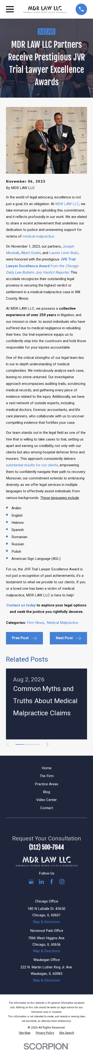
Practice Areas (46, 784)
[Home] (44, 9)
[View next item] (47, 744)
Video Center (46, 800)
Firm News (35, 623)
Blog (46, 792)
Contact (46, 808)
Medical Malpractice (62, 623)
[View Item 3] (35, 744)
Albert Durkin (31, 253)
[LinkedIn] (41, 881)
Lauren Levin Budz (63, 253)
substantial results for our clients (32, 465)
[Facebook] (51, 881)
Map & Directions (46, 922)
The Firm (47, 776)
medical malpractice (38, 236)
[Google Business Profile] (31, 881)
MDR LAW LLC (67, 204)
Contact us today (21, 605)
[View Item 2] (28, 744)
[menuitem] (25, 1033)
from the (42, 265)
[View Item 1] (20, 744)
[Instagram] (61, 881)
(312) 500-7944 (46, 847)
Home (47, 768)
